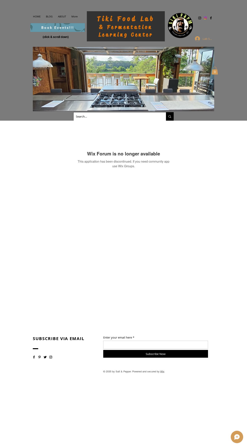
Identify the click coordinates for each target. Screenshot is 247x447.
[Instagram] (200, 18)
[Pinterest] (39, 357)
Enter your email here (117, 337)
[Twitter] (45, 357)
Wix (162, 371)
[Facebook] (211, 18)
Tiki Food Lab (126, 19)
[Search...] (169, 116)
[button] (214, 71)
